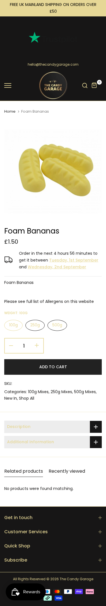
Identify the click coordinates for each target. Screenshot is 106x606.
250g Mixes (61, 392)
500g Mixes (85, 392)
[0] (94, 85)
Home (10, 111)
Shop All (26, 398)
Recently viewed (67, 471)
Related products (23, 471)
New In (10, 398)
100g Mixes (38, 392)
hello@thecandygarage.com (53, 64)
